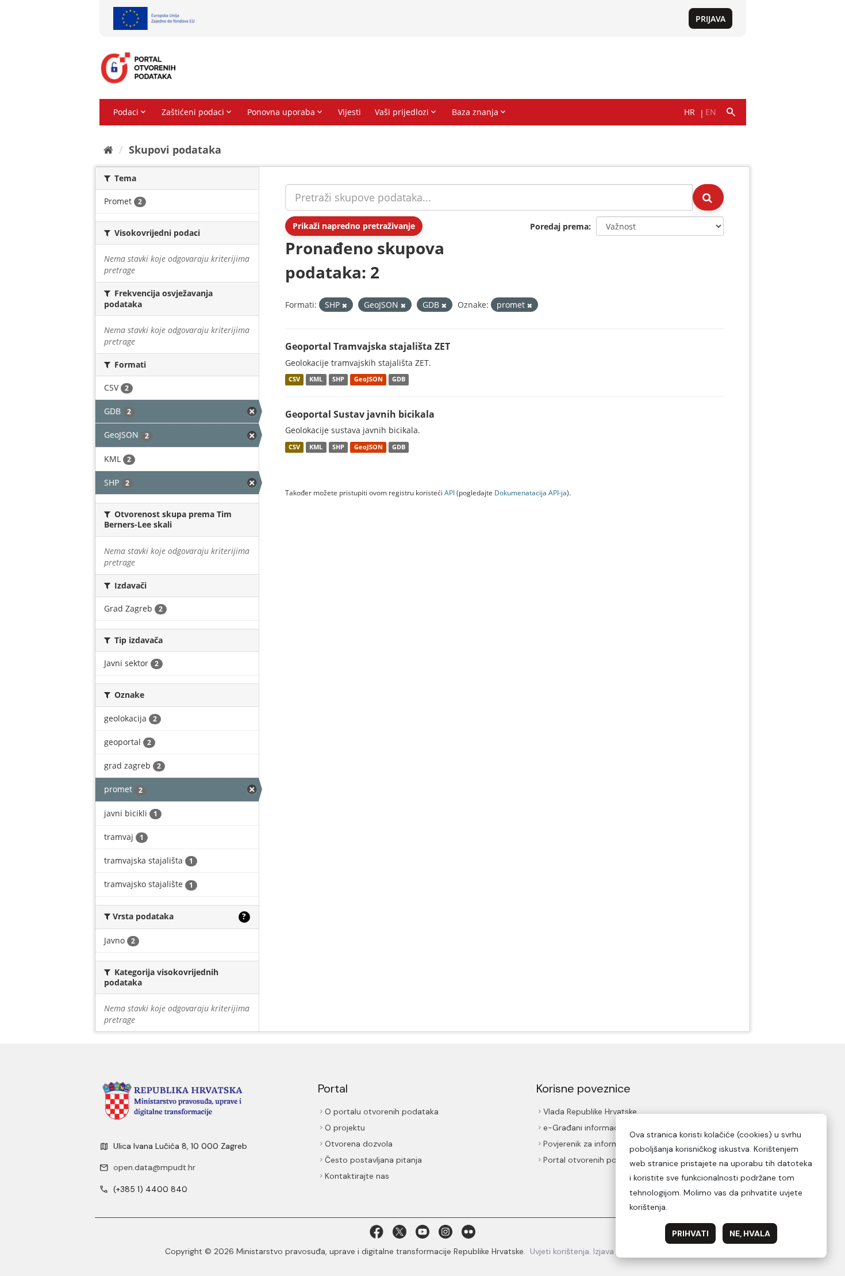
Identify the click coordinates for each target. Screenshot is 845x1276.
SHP (338, 380)
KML (315, 380)
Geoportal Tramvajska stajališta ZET (367, 346)
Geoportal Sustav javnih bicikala (360, 414)
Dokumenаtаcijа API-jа (530, 492)
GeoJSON (368, 380)
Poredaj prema (559, 226)
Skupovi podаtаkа (175, 149)
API (449, 492)
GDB (398, 380)
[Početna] (108, 149)
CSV (294, 380)
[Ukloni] (344, 305)
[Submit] (708, 197)
